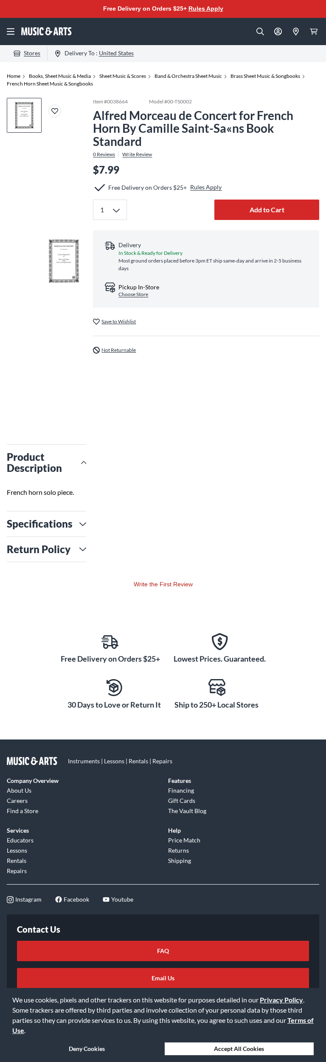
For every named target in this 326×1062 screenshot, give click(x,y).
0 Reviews (104, 154)
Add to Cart (267, 210)
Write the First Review (163, 584)
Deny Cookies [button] (87, 1048)
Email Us (163, 978)
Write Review (137, 154)
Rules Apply (205, 8)
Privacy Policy (281, 1000)
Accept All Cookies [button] (239, 1048)
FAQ (163, 950)
